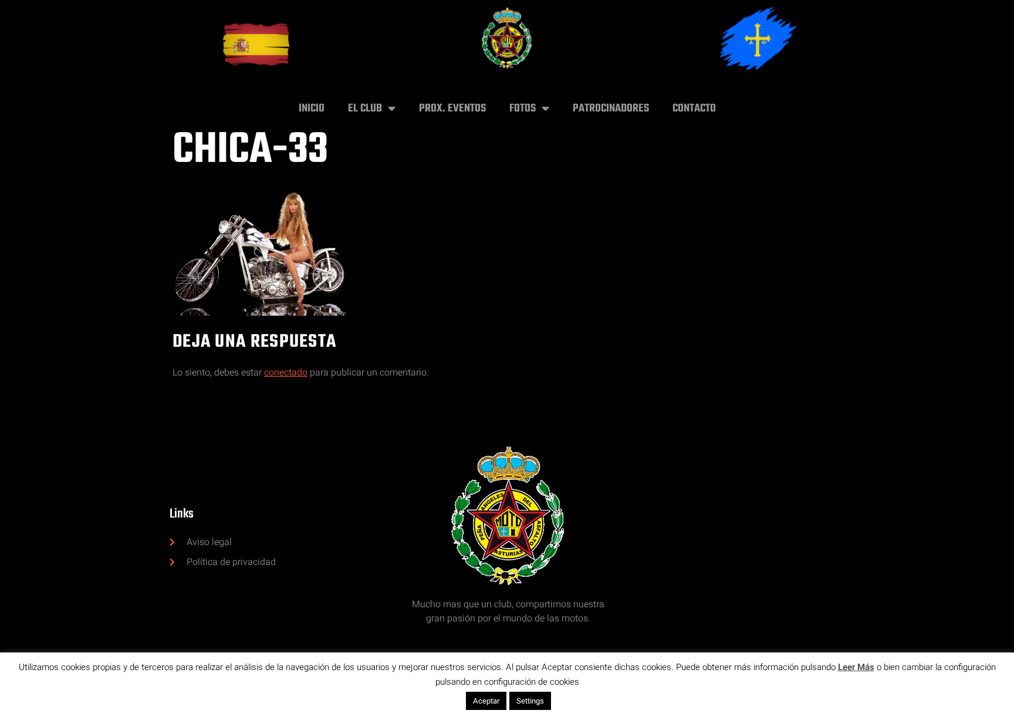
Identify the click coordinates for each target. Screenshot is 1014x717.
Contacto (694, 108)
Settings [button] (530, 700)
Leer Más (856, 667)
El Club (365, 108)
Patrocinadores (611, 108)
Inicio (312, 108)
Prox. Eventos (452, 108)
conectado (285, 373)
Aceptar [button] (486, 700)
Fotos (522, 108)
